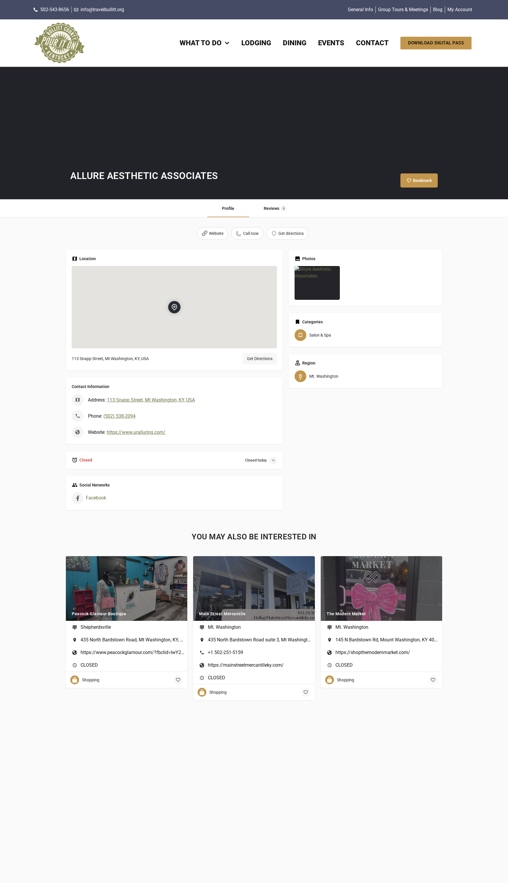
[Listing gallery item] (317, 283)
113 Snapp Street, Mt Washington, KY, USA (151, 400)
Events (331, 43)
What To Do (201, 43)
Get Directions (260, 358)
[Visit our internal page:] (59, 43)
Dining (294, 43)
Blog (437, 9)
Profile (228, 208)
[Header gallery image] (254, 133)
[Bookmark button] (178, 680)
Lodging (256, 43)
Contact (372, 43)
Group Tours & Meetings (403, 9)
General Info (360, 9)
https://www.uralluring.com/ (136, 432)
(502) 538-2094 (119, 416)
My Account (459, 9)
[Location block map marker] (174, 307)
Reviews (274, 208)
